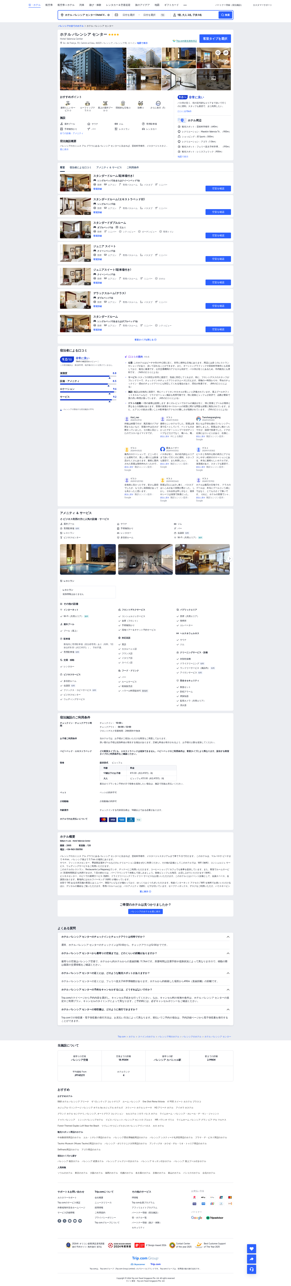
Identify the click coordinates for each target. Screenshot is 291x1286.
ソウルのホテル (65, 1173)
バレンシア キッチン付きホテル (156, 1161)
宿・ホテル (34, 5)
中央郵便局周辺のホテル (69, 1137)
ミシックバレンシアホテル (90, 1120)
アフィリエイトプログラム (144, 1207)
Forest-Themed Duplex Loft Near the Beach (78, 1126)
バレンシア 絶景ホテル (93, 1161)
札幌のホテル (126, 1173)
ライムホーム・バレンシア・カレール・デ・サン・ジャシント (189, 1113)
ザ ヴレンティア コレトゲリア (105, 1101)
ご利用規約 (100, 1212)
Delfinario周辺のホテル (68, 1149)
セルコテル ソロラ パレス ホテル (141, 1113)
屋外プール (69, 524)
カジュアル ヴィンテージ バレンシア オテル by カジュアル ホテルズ (90, 1107)
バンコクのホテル (191, 1173)
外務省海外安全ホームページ (71, 1207)
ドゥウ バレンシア (66, 1120)
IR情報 (135, 1197)
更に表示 (64, 149)
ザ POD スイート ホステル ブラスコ (184, 1101)
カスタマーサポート (67, 1197)
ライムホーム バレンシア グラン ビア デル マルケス (201, 1120)
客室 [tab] (62, 167)
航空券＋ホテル (66, 5)
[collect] (251, 1248)
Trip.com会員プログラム (143, 1202)
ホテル (132, 1036)
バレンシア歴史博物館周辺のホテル (130, 1137)
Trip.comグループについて (107, 1222)
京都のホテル (159, 1173)
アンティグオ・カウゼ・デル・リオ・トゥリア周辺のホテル (178, 1143)
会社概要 (99, 1197)
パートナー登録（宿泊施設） (145, 1212)
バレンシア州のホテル (168, 1036)
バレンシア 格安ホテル (68, 1161)
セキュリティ (138, 1227)
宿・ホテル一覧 (139, 1217)
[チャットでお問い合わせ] (251, 1269)
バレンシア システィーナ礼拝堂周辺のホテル (171, 1137)
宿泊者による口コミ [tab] (81, 167)
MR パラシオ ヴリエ (164, 1120)
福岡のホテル (111, 1173)
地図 (157, 5)
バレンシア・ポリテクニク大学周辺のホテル (126, 1143)
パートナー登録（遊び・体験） (147, 1222)
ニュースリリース (103, 1202)
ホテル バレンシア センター (83, 34)
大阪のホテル (96, 1173)
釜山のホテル (174, 1173)
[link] (229, 5)
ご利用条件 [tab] (133, 167)
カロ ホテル (158, 1126)
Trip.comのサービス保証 (69, 1202)
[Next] (229, 558)
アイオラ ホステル (184, 1107)
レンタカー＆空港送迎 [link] (118, 5)
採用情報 (99, 1207)
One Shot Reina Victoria (154, 1101)
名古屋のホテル (142, 1173)
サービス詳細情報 (66, 1212)
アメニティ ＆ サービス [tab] (109, 167)
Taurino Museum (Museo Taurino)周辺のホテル (80, 1143)
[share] (251, 1259)
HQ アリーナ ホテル (163, 1107)
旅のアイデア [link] (142, 5)
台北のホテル (208, 1173)
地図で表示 (183, 156)
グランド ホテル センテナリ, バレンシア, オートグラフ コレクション (90, 1113)
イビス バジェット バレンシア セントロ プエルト (128, 1120)
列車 (81, 5)
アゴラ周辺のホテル (91, 1149)
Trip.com (122, 1036)
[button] (185, 5)
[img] (93, 69)
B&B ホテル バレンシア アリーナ (73, 1101)
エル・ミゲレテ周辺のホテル (97, 1137)
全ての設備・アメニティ (71, 133)
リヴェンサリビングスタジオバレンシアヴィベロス (126, 1126)
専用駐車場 (69, 528)
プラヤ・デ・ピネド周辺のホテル (211, 1137)
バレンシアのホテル (191, 1036)
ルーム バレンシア (131, 1101)
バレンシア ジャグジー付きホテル (122, 1161)
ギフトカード (171, 5)
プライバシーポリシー (105, 1217)
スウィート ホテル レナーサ (138, 1107)
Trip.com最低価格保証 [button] (186, 41)
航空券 (49, 5)
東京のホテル (81, 1173)
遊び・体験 (95, 5)
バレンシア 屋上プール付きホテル (190, 1161)
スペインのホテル (146, 1036)
